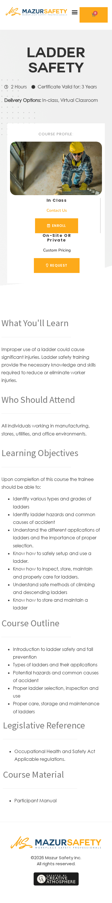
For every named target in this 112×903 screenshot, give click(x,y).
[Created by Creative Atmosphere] (56, 879)
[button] (75, 12)
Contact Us (57, 210)
